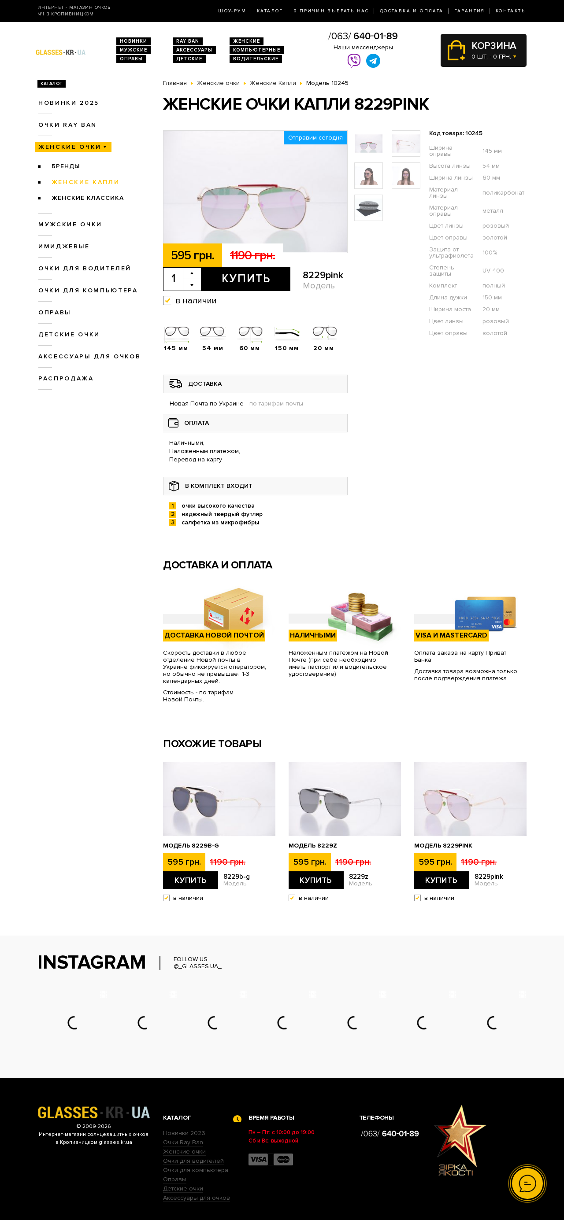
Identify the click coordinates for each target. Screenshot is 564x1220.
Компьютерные (256, 50)
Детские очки (69, 334)
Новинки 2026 (184, 1133)
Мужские (133, 50)
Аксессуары (194, 50)
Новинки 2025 (68, 103)
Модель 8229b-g (191, 845)
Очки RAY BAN (67, 125)
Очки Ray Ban (183, 1142)
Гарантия (469, 11)
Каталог (270, 11)
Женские (246, 41)
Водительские (255, 59)
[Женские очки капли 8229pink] (255, 192)
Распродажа (66, 378)
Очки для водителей (84, 268)
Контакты (511, 11)
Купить (246, 278)
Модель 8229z (313, 845)
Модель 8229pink (443, 845)
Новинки (133, 41)
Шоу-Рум (232, 11)
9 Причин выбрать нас (331, 11)
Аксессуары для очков (89, 356)
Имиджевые (64, 246)
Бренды (66, 166)
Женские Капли (86, 182)
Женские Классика (88, 198)
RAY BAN (187, 41)
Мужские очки (70, 224)
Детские (189, 59)
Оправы (131, 59)
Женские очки (69, 147)
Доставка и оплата (412, 11)
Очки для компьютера (88, 290)
